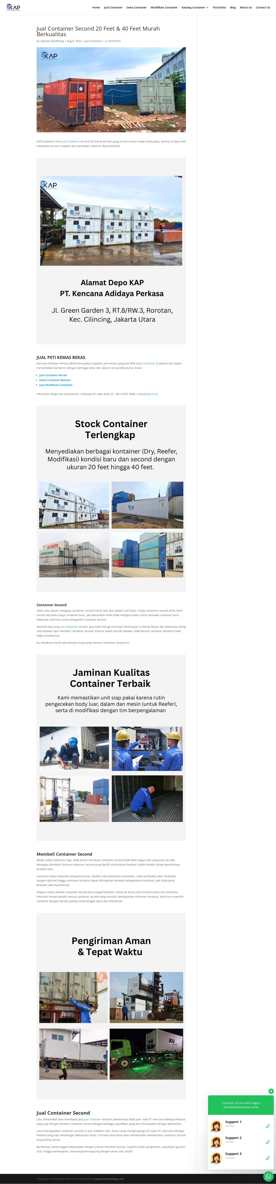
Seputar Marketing (52, 41)
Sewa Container (137, 7)
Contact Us (263, 7)
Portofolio (219, 7)
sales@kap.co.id (147, 394)
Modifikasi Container (164, 7)
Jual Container (113, 7)
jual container (69, 626)
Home (96, 7)
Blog (233, 7)
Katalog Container (193, 7)
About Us (246, 7)
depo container (145, 363)
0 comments (113, 41)
